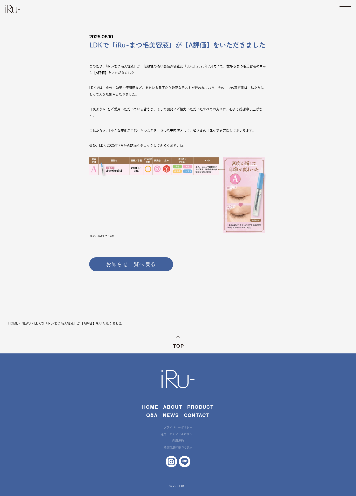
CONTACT (197, 415)
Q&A (152, 415)
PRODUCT (200, 407)
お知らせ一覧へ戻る (131, 264)
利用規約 (178, 440)
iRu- (12, 9)
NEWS (171, 415)
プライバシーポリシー (178, 427)
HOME (150, 407)
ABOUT (172, 407)
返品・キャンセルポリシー (178, 434)
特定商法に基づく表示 (178, 447)
